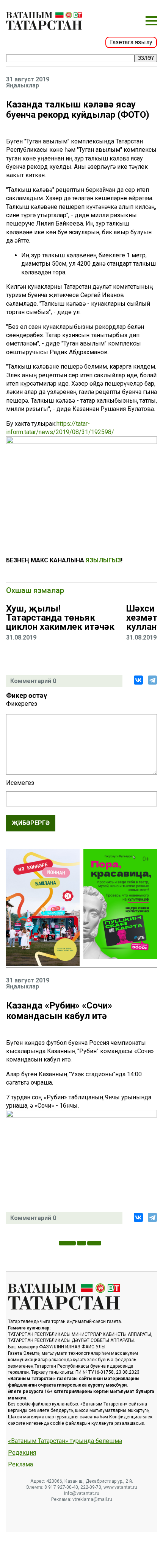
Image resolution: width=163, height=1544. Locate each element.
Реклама (20, 1465)
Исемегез (20, 783)
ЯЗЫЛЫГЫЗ (103, 560)
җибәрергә (31, 822)
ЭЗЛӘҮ (146, 58)
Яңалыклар (22, 85)
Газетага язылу (131, 42)
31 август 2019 (27, 79)
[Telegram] (152, 680)
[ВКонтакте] (138, 680)
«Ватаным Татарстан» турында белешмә (65, 1441)
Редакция (22, 1453)
